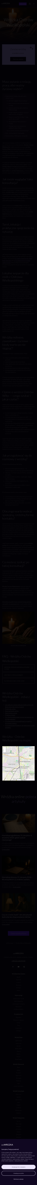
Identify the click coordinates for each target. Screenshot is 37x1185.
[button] (4, 748)
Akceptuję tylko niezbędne (18, 1167)
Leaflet (18, 780)
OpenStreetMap (30, 780)
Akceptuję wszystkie (18, 1173)
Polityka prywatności (18, 1179)
